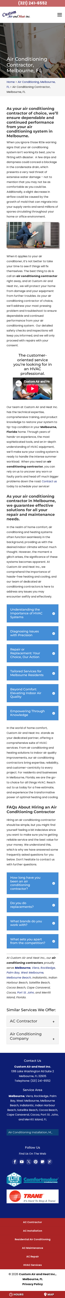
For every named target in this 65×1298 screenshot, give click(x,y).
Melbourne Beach (19, 978)
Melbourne (23, 968)
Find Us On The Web (32, 1154)
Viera (35, 968)
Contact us (49, 481)
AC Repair (32, 1256)
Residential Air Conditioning (32, 1239)
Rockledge (48, 968)
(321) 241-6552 (32, 3)
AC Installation (32, 1230)
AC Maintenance (32, 1248)
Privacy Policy (32, 1284)
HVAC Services (32, 1265)
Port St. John (25, 993)
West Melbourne (32, 973)
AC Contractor (32, 1222)
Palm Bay (13, 973)
